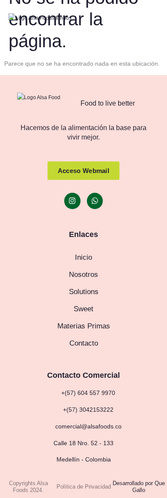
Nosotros (83, 274)
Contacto (83, 343)
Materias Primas (83, 326)
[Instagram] (72, 201)
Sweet (83, 309)
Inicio (83, 257)
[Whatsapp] (95, 201)
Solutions (83, 292)
